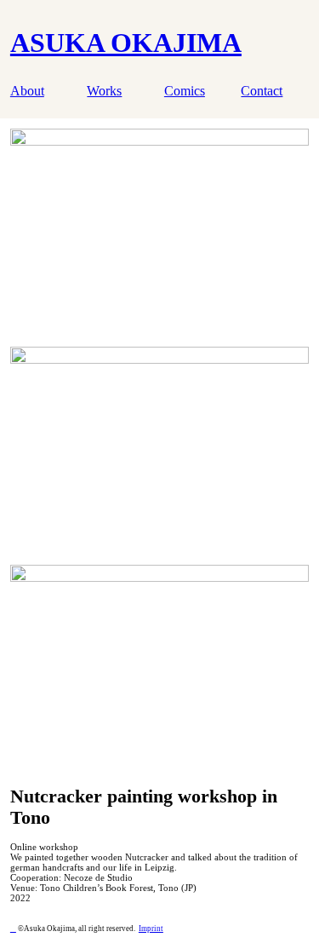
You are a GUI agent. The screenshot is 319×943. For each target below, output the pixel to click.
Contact (261, 91)
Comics (184, 91)
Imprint (151, 928)
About (27, 91)
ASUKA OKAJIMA (126, 42)
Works (104, 91)
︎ (13, 928)
